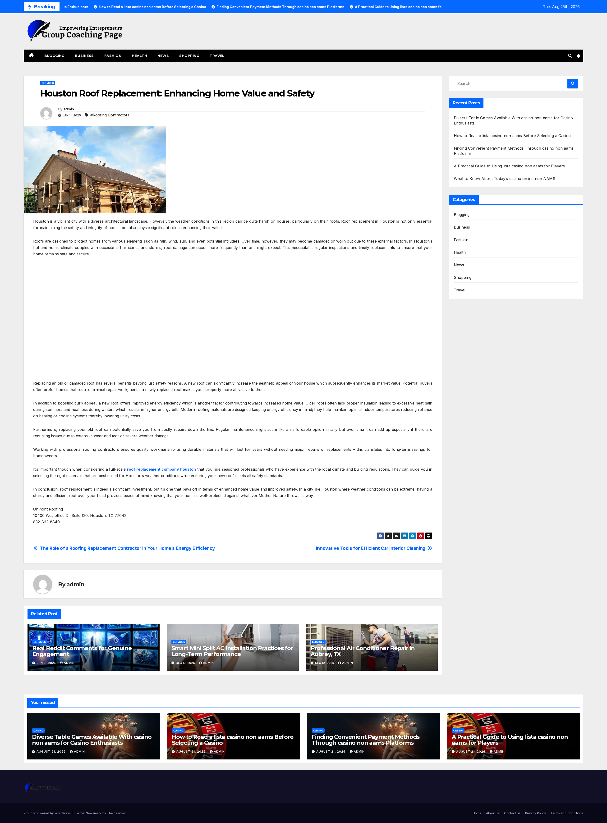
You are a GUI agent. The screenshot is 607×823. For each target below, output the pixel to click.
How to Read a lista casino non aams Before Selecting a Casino (512, 135)
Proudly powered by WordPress (48, 813)
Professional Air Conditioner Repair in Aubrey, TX (363, 651)
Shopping (189, 56)
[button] (570, 55)
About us (492, 813)
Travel (217, 56)
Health (139, 56)
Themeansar (116, 813)
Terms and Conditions (567, 813)
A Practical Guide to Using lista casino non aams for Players (509, 166)
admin (69, 109)
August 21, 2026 (52, 751)
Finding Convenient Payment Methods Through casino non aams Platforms (365, 739)
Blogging (54, 56)
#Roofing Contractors (109, 115)
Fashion (113, 56)
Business (84, 56)
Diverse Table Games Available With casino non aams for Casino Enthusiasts (92, 739)
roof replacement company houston (161, 469)
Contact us (512, 813)
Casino (38, 730)
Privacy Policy (535, 813)
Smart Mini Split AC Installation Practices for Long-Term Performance (232, 651)
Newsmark (93, 813)
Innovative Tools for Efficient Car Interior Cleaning (370, 548)
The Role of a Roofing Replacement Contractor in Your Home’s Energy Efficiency (127, 548)
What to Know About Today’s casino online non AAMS (505, 178)
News (163, 56)
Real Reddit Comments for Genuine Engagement (82, 651)
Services (48, 83)
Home (477, 813)
